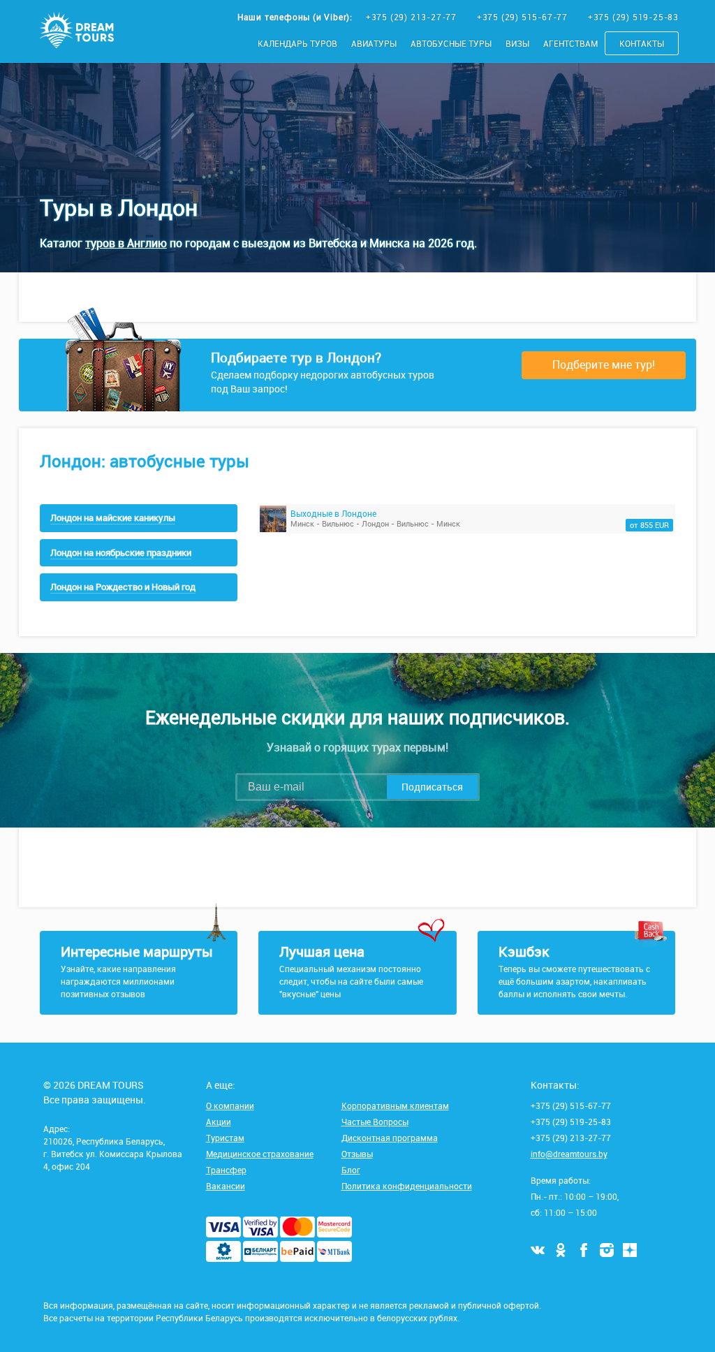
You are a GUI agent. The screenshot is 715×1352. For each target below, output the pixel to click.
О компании (230, 1105)
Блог (350, 1169)
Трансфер (226, 1169)
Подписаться (432, 786)
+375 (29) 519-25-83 (633, 16)
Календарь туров (297, 43)
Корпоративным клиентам (395, 1105)
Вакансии (225, 1185)
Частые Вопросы (374, 1121)
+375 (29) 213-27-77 (412, 16)
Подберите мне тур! (603, 364)
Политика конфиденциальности (406, 1185)
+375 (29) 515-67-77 (523, 16)
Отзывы (357, 1153)
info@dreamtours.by (569, 1153)
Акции (218, 1121)
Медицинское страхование (260, 1153)
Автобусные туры (451, 43)
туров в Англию (126, 243)
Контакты (641, 43)
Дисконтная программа (389, 1137)
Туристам (225, 1137)
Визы (517, 43)
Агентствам (570, 43)
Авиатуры (374, 43)
